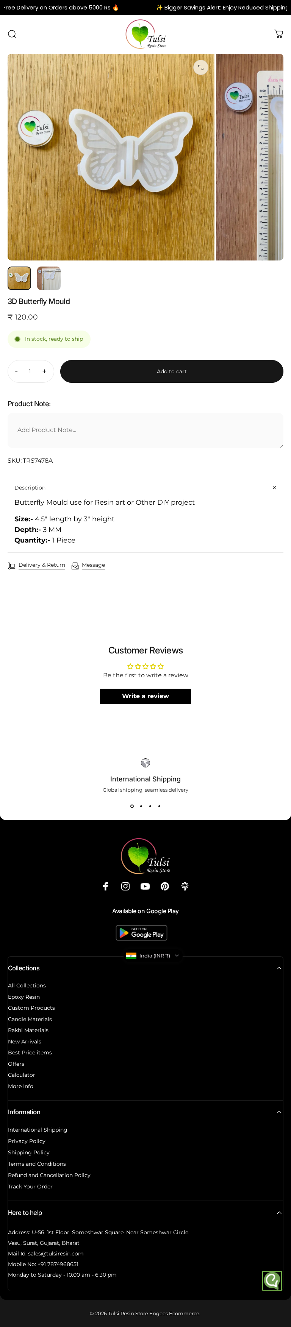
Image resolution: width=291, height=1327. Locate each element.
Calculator (21, 1075)
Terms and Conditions (37, 1163)
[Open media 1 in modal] (200, 67)
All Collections (27, 985)
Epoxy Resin (24, 997)
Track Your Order (30, 1186)
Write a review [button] (145, 696)
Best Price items (30, 1052)
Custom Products (31, 1008)
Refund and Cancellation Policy (49, 1175)
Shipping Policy (29, 1152)
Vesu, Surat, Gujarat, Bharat (44, 1243)
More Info (20, 1086)
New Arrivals (24, 1042)
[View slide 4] (159, 806)
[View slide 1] (131, 806)
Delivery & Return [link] (42, 565)
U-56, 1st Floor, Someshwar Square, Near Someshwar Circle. (110, 1232)
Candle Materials (30, 1019)
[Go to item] (19, 278)
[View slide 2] (141, 806)
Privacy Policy (26, 1141)
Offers (16, 1064)
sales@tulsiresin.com (56, 1253)
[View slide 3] (150, 806)
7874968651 (62, 1264)
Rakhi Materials (28, 1030)
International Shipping (37, 1129)
